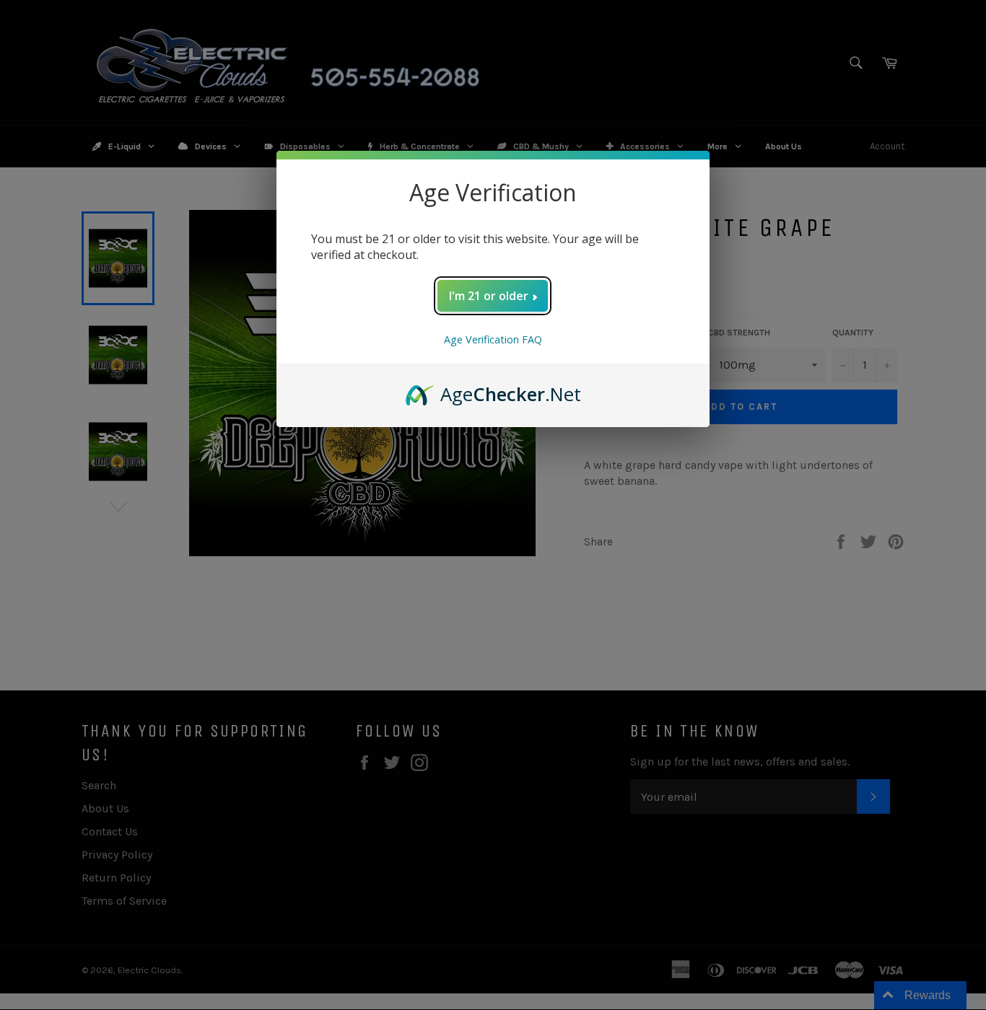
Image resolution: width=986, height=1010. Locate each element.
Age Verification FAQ (493, 339)
